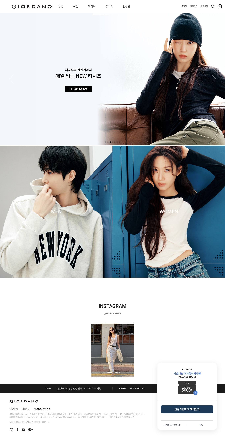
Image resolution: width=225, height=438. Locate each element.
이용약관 (26, 408)
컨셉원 (126, 6)
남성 (60, 6)
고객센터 (204, 6)
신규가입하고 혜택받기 (187, 409)
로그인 (184, 6)
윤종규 (141, 414)
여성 (75, 6)
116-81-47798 (31, 417)
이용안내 (14, 408)
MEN (56, 211)
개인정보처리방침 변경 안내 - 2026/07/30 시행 (78, 388)
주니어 (109, 6)
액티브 (92, 6)
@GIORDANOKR (112, 313)
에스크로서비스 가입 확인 (121, 417)
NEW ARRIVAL (137, 388)
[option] (112, 350)
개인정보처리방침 (42, 408)
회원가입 (193, 6)
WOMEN (169, 211)
